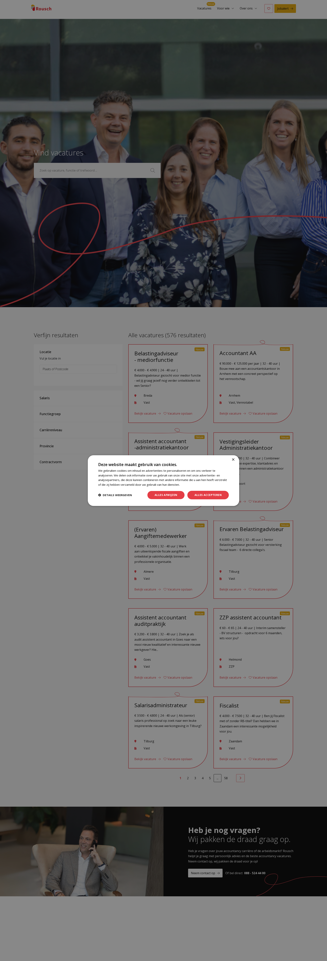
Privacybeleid (188, 484)
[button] (115, 495)
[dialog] (163, 480)
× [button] (233, 459)
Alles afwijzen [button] (166, 495)
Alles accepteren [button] (208, 495)
